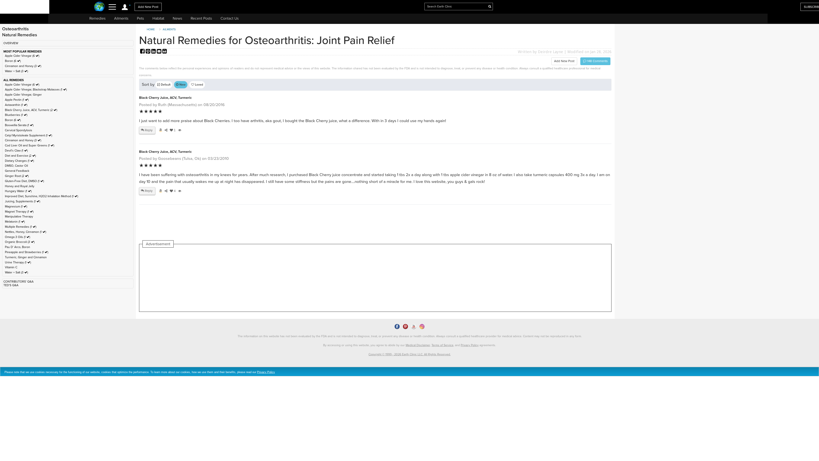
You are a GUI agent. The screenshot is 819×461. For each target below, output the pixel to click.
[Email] (159, 52)
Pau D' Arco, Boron (17, 247)
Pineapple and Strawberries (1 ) (26, 252)
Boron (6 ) (13, 61)
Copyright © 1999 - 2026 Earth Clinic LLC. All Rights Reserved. (410, 354)
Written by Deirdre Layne (540, 52)
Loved (198, 84)
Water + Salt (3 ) (16, 71)
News (177, 18)
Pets (140, 18)
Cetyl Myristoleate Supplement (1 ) (28, 135)
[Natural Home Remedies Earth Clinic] (99, 7)
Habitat (158, 18)
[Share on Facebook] (143, 52)
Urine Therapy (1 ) (18, 262)
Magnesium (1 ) (16, 206)
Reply (148, 130)
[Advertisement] (220, 279)
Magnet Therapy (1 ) (19, 211)
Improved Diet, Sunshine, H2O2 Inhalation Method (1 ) (41, 196)
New (182, 84)
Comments (597, 61)
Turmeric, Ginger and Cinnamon (26, 257)
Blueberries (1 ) (16, 115)
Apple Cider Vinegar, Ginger (23, 94)
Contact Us (230, 18)
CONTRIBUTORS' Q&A (18, 281)
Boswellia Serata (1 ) (19, 125)
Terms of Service (442, 345)
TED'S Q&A (10, 285)
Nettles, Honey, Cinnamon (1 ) (25, 232)
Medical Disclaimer (418, 345)
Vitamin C (11, 267)
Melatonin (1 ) (15, 221)
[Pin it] (148, 52)
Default (165, 84)
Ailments (121, 18)
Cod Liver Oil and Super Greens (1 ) (29, 145)
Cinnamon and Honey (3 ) (23, 66)
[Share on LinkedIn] (154, 52)
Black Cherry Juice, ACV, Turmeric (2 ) (31, 110)
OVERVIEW (10, 43)
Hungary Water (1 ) (18, 191)
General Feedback (17, 171)
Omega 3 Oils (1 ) (17, 237)
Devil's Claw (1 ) (16, 150)
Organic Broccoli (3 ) (20, 242)
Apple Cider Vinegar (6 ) (22, 56)
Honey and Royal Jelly (19, 186)
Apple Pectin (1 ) (17, 100)
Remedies (97, 18)
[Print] (164, 52)
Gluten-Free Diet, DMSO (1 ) (24, 181)
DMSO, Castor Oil (16, 166)
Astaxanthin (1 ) (16, 105)
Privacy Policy (470, 345)
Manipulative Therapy (19, 216)
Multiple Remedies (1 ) (20, 227)
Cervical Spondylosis (18, 130)
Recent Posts (201, 18)
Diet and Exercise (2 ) (20, 156)
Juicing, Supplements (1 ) (22, 201)
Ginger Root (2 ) (17, 176)
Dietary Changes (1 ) (19, 161)
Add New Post (148, 7)
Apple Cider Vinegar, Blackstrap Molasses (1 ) (36, 89)
